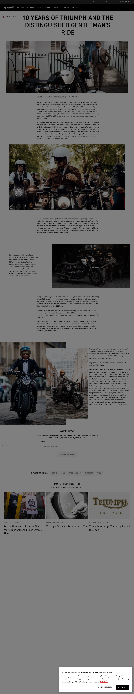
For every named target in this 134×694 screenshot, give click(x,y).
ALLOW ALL (122, 688)
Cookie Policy (104, 682)
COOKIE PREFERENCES (104, 687)
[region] (95, 679)
